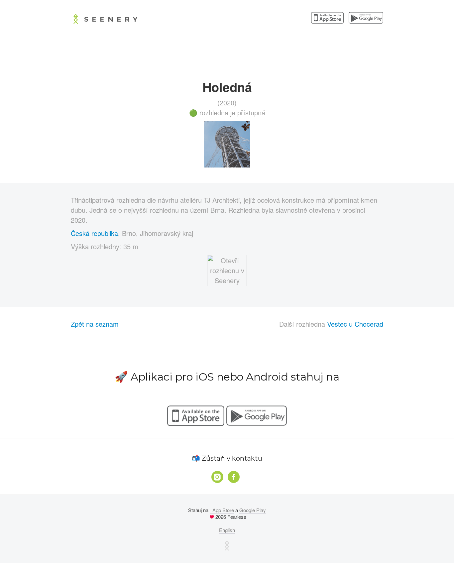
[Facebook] (234, 477)
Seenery (112, 19)
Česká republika (94, 233)
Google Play (252, 510)
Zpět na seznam (95, 324)
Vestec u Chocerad (355, 324)
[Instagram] (217, 477)
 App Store (222, 510)
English (227, 529)
